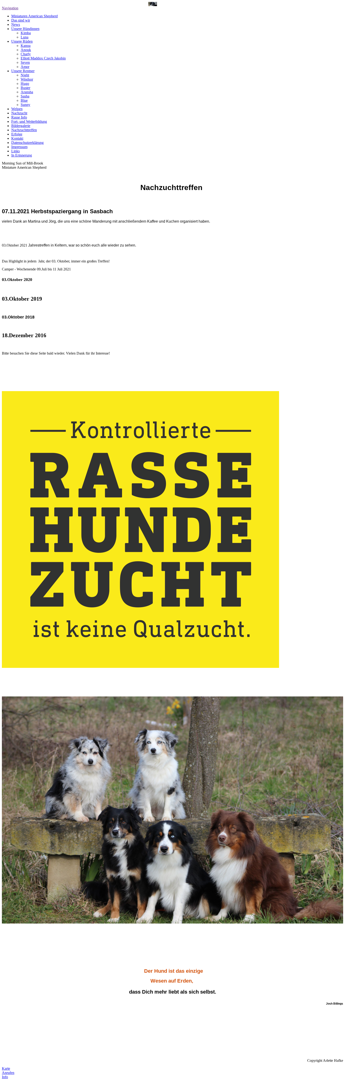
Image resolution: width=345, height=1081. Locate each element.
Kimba (26, 33)
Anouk (26, 50)
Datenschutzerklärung (27, 143)
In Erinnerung (21, 155)
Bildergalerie (20, 126)
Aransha (27, 92)
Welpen (17, 109)
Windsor (27, 79)
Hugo (25, 84)
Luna (24, 37)
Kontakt (17, 138)
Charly (26, 54)
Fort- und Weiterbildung (29, 121)
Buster (25, 88)
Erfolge (16, 134)
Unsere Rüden (22, 41)
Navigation (10, 8)
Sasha (25, 96)
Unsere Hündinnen (25, 29)
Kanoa (26, 46)
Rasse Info (19, 117)
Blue (24, 100)
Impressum (19, 147)
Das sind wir (20, 20)
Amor (25, 67)
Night (25, 75)
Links (15, 151)
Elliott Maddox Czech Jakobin (43, 58)
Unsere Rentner (22, 71)
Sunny (25, 105)
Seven (25, 62)
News (15, 24)
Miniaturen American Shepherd (34, 16)
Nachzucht (19, 113)
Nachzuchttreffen (24, 130)
